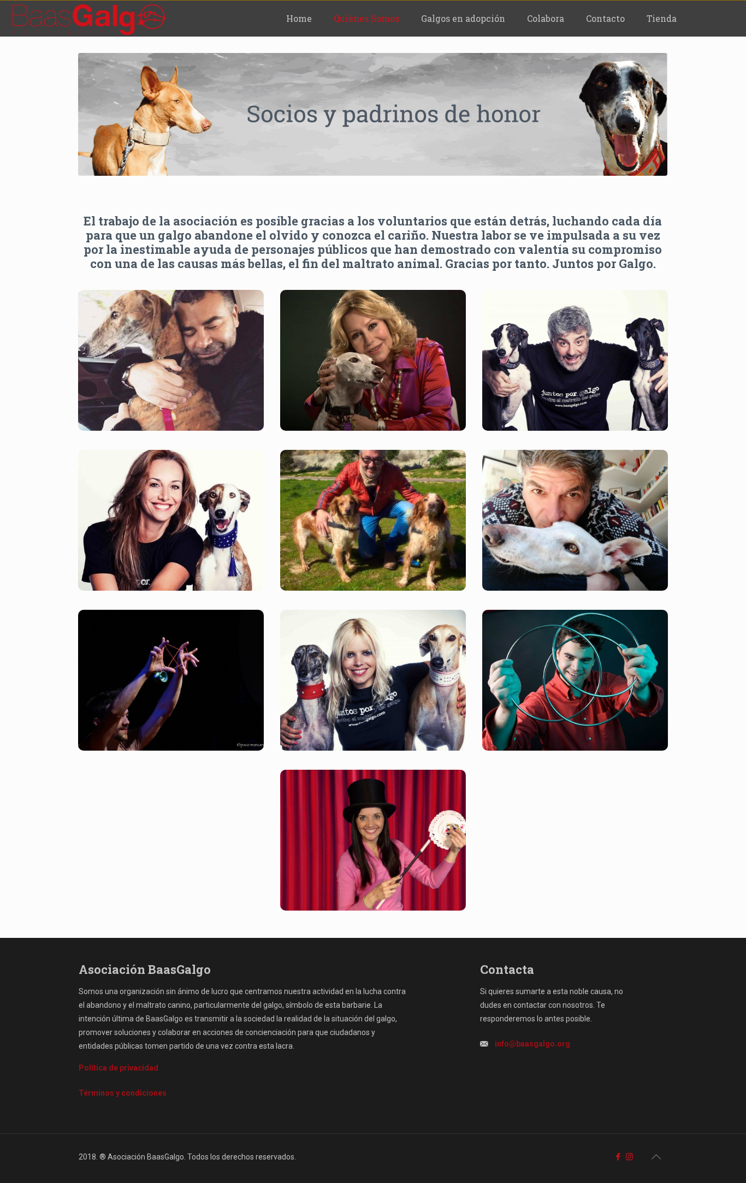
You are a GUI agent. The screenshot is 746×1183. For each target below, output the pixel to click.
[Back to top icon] (655, 1156)
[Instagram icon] (629, 1157)
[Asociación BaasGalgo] (88, 18)
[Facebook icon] (618, 1157)
